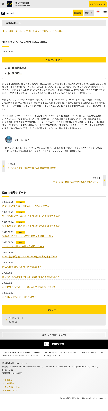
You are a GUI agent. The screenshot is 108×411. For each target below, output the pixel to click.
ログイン (89, 13)
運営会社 (8, 379)
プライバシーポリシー (14, 387)
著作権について (11, 390)
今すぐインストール (97, 4)
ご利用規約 (9, 383)
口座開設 (78, 13)
